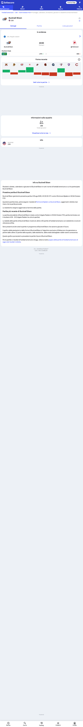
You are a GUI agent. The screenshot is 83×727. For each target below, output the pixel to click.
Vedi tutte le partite (40, 82)
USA (16, 12)
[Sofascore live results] (9, 2)
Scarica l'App (71, 2)
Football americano (8, 12)
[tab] (13, 26)
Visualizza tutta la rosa (40, 133)
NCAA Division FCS (24, 12)
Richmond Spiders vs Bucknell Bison (48, 202)
